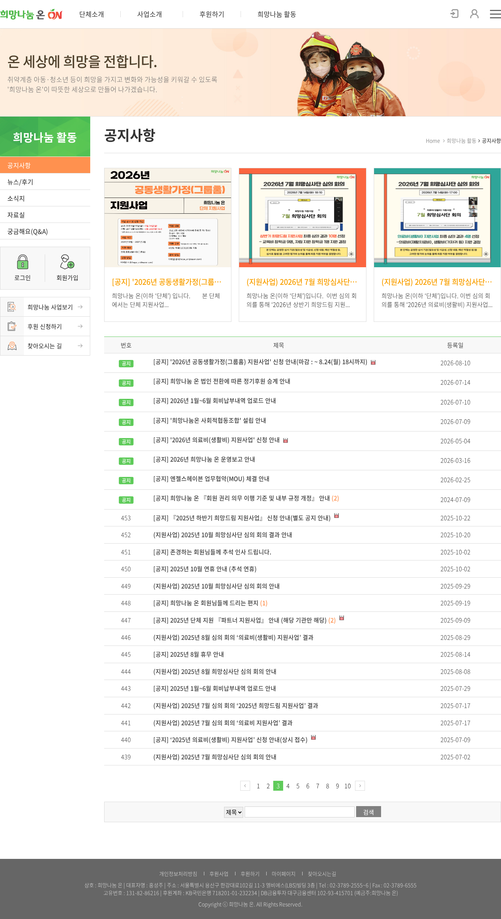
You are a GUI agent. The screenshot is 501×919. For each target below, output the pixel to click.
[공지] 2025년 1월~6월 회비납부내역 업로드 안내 (214, 688)
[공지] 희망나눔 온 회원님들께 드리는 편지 (210, 602)
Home (433, 140)
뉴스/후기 (20, 181)
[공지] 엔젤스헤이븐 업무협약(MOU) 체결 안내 (211, 478)
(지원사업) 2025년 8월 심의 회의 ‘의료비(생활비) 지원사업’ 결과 (233, 637)
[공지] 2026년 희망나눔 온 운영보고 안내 (204, 459)
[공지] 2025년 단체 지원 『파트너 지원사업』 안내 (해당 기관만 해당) (244, 619)
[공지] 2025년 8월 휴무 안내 (188, 654)
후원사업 (218, 874)
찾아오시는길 (322, 874)
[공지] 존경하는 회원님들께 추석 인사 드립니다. (212, 551)
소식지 (16, 198)
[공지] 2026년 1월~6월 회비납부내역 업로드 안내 (214, 400)
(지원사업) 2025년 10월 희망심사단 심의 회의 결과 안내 (222, 534)
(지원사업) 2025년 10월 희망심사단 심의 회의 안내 (216, 585)
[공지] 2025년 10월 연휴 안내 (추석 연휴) (205, 568)
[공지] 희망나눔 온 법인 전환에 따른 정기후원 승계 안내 (221, 380)
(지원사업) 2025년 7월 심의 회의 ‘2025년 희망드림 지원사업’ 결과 (235, 705)
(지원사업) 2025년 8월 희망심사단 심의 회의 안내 (215, 671)
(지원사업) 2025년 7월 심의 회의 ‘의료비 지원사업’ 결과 (223, 722)
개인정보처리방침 (178, 874)
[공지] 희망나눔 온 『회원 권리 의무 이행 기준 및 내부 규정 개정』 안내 (246, 497)
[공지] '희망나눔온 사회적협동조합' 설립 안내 (209, 420)
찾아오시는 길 (45, 345)
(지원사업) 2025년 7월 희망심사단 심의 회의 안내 (215, 756)
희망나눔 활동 (276, 14)
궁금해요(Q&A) (27, 231)
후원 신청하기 (45, 326)
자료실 (16, 214)
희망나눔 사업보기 (50, 306)
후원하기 (212, 14)
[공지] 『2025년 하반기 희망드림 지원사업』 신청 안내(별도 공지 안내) (242, 517)
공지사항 (19, 165)
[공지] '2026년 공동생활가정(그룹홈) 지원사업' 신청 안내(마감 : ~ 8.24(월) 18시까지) (261, 361)
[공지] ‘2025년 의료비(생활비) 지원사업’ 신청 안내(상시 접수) (231, 739)
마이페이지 (284, 874)
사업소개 (149, 14)
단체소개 (91, 14)
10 (347, 785)
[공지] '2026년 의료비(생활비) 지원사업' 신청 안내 (217, 439)
